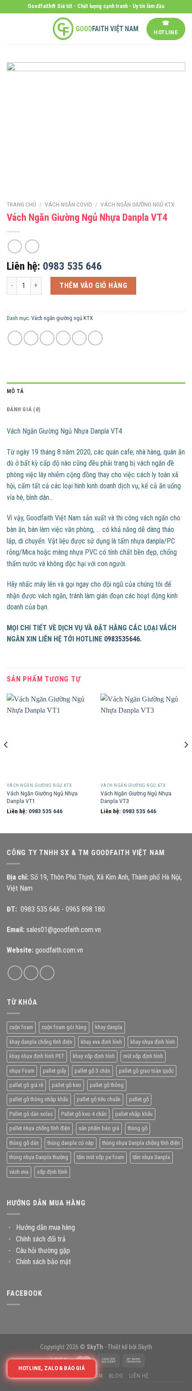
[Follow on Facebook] (15, 972)
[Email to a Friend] (63, 338)
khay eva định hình (101, 1041)
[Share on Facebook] (31, 338)
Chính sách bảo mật (43, 1261)
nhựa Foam (21, 1070)
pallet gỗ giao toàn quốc (146, 1070)
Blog (116, 1376)
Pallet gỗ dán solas (31, 1114)
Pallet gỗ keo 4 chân (84, 1114)
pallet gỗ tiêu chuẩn (99, 1099)
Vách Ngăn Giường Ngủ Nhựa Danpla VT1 (42, 797)
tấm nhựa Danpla (151, 1157)
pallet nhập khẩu (134, 1114)
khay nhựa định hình (152, 1041)
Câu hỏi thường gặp (43, 1250)
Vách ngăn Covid (68, 204)
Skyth (145, 1347)
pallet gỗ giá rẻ (26, 1085)
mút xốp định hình (143, 1056)
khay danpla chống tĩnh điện (40, 1041)
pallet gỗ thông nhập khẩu (38, 1099)
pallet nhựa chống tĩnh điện (39, 1128)
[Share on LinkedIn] (95, 338)
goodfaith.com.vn (59, 950)
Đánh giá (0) (23, 409)
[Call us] (31, 972)
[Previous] (6, 762)
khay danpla (108, 1027)
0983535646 (122, 639)
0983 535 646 (72, 266)
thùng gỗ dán (24, 1143)
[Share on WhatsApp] (15, 338)
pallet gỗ (139, 1099)
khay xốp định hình (94, 1056)
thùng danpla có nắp (70, 1143)
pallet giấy (54, 1070)
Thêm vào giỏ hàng (93, 285)
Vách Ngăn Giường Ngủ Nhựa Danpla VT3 (135, 797)
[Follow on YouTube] (47, 972)
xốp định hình (52, 1171)
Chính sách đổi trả (41, 1239)
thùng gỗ (137, 1128)
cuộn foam (21, 1027)
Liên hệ (139, 1376)
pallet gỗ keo (66, 1085)
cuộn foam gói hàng (64, 1027)
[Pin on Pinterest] (79, 338)
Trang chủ (21, 204)
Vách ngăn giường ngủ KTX (137, 204)
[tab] (96, 391)
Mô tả (15, 391)
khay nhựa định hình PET (36, 1056)
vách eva (19, 1171)
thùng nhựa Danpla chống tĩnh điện (141, 1143)
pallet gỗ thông (107, 1085)
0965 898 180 (85, 909)
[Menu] (12, 29)
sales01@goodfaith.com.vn (63, 929)
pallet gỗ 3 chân (92, 1070)
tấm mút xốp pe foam (100, 1157)
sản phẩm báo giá (99, 1128)
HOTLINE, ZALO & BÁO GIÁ (52, 1368)
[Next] (185, 762)
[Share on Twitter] (47, 338)
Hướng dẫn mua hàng (45, 1227)
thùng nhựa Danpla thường (38, 1157)
